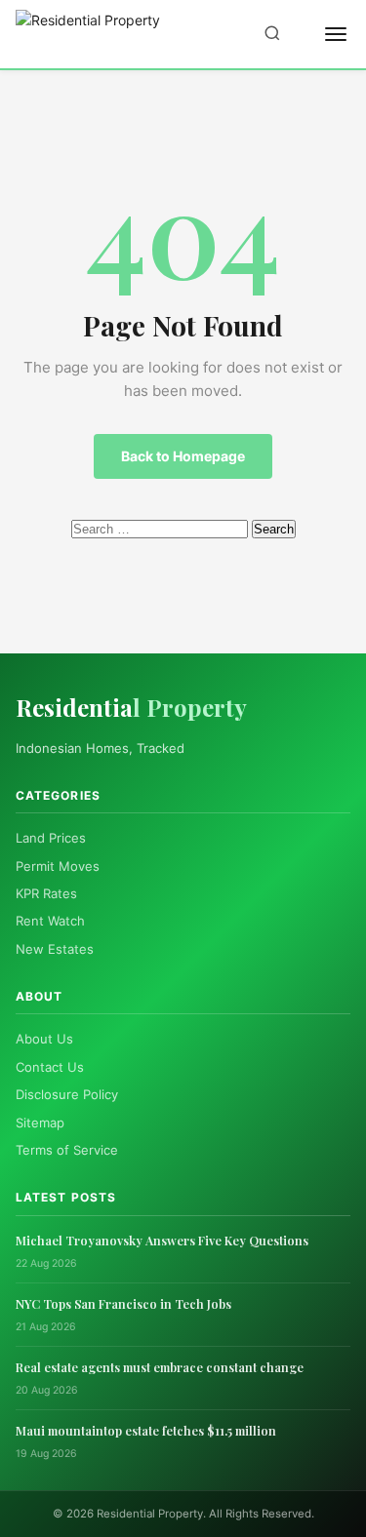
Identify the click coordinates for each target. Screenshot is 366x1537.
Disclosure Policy (67, 1094)
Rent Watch (50, 920)
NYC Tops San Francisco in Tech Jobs (123, 1303)
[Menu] (335, 34)
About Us (44, 1038)
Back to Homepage (183, 456)
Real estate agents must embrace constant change (160, 1367)
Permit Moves (58, 866)
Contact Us (50, 1067)
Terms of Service (67, 1150)
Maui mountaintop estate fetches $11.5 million (146, 1430)
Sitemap (40, 1122)
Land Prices (51, 838)
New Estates (55, 949)
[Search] (272, 34)
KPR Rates (46, 893)
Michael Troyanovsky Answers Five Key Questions (162, 1240)
